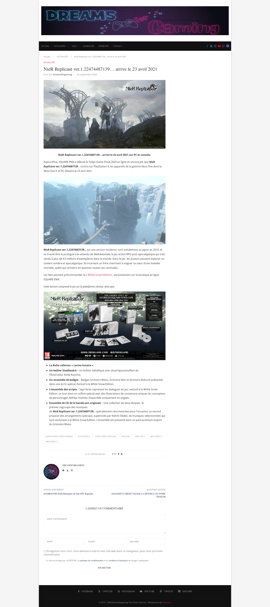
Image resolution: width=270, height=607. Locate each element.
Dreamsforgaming (62, 74)
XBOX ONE (125, 436)
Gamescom (88, 46)
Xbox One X (140, 436)
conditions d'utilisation (118, 560)
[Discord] (227, 46)
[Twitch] (223, 46)
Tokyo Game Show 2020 (105, 436)
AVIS (74, 46)
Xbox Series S (156, 436)
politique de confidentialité (91, 560)
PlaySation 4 (84, 436)
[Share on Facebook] (118, 453)
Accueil (45, 46)
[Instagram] (215, 46)
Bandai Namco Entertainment (59, 436)
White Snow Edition (99, 275)
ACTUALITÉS (59, 46)
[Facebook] (207, 46)
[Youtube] (219, 46)
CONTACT (117, 46)
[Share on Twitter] (121, 453)
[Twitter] (211, 46)
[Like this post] (115, 453)
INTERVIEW (104, 46)
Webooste (166, 602)
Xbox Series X (51, 441)
